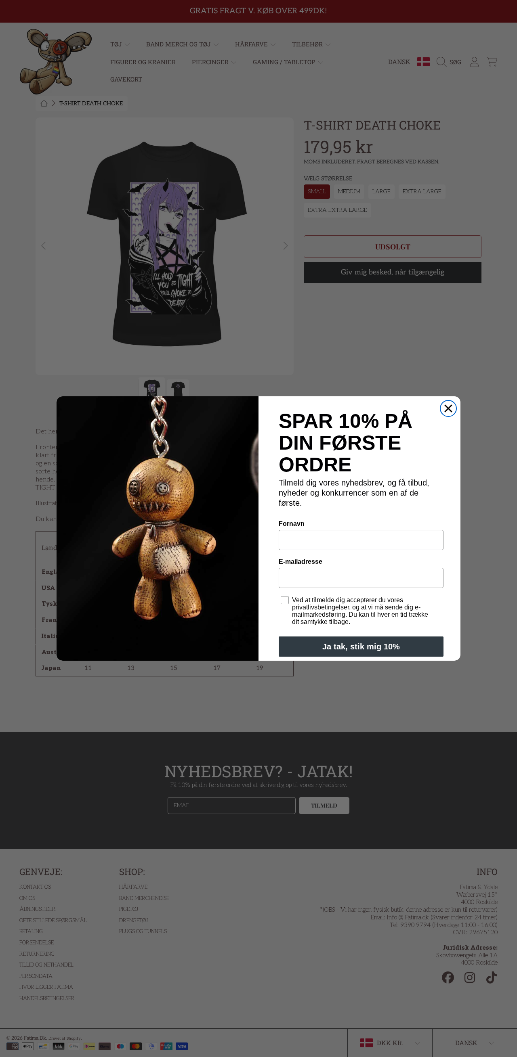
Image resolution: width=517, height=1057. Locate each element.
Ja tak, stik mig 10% (361, 646)
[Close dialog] (448, 408)
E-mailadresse (300, 561)
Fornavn (292, 523)
